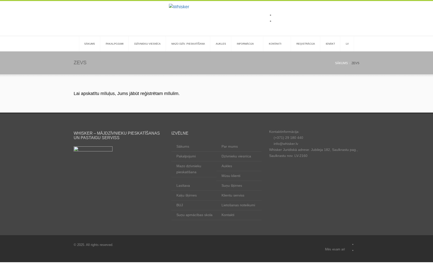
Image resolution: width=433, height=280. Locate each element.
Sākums (89, 43)
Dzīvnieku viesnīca (147, 43)
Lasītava (183, 185)
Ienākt (330, 43)
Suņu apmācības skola (194, 215)
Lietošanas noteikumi (238, 205)
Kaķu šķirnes (186, 195)
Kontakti (275, 43)
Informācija (245, 43)
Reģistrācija (305, 43)
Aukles (221, 43)
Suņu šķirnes (232, 185)
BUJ (179, 205)
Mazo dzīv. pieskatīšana (188, 43)
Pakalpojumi (115, 43)
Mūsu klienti (231, 176)
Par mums (230, 146)
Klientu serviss (233, 195)
